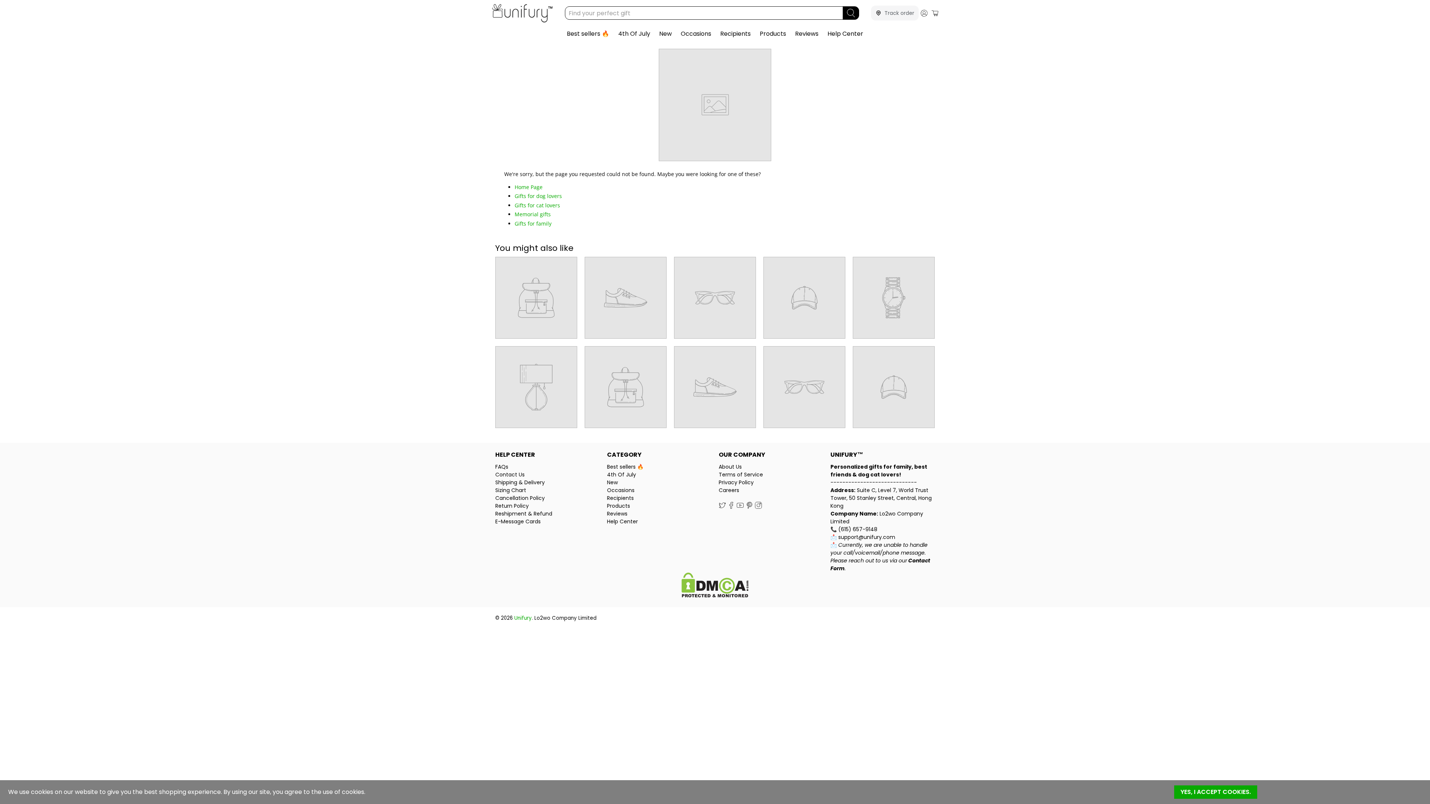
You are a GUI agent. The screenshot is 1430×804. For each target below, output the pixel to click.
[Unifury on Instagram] (758, 507)
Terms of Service (741, 474)
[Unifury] (522, 13)
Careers (729, 490)
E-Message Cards (518, 521)
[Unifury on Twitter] (722, 507)
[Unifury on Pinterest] (749, 507)
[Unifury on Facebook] (731, 507)
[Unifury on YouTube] (740, 507)
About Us (730, 466)
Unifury (523, 618)
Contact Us (510, 474)
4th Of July (634, 33)
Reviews (807, 33)
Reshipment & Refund (523, 513)
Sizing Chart (510, 490)
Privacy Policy (736, 482)
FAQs (501, 466)
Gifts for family (533, 223)
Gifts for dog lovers (538, 196)
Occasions (696, 33)
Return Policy (512, 506)
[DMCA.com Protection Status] (715, 586)
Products (773, 33)
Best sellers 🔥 (588, 33)
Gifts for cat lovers (537, 205)
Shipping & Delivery (520, 482)
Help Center (845, 33)
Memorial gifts (533, 214)
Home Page (529, 187)
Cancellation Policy (520, 498)
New (665, 33)
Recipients (735, 33)
